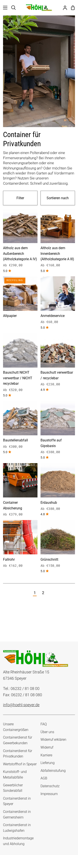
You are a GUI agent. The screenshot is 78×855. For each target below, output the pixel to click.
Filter (20, 198)
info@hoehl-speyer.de (21, 705)
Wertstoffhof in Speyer (20, 764)
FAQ (44, 724)
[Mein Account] (63, 7)
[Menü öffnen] (4, 7)
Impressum (49, 794)
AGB (44, 778)
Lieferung (48, 763)
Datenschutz (50, 786)
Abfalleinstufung (53, 771)
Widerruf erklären (53, 739)
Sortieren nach (58, 198)
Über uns (47, 732)
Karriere (46, 755)
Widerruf (47, 747)
